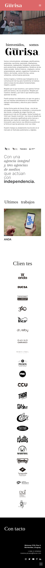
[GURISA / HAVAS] (13, 5)
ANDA (8, 239)
